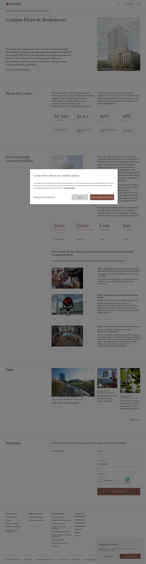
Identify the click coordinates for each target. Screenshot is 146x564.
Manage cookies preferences (44, 197)
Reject (80, 197)
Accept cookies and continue (102, 197)
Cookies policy (69, 188)
